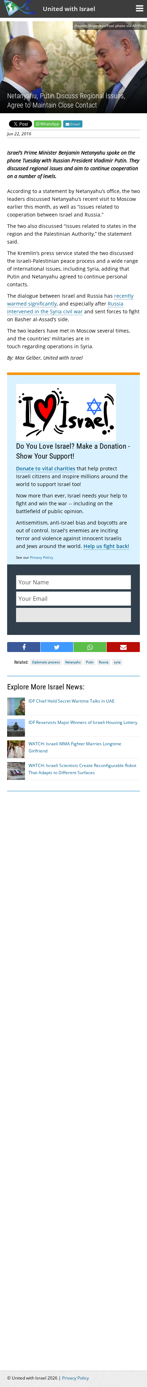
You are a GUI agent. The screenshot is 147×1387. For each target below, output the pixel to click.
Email (74, 123)
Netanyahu (73, 662)
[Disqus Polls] (73, 887)
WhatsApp (49, 123)
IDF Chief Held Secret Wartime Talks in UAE (72, 701)
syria (117, 662)
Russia (103, 662)
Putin (89, 662)
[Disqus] (73, 1073)
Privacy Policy (41, 557)
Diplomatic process (46, 662)
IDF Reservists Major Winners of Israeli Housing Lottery (83, 722)
